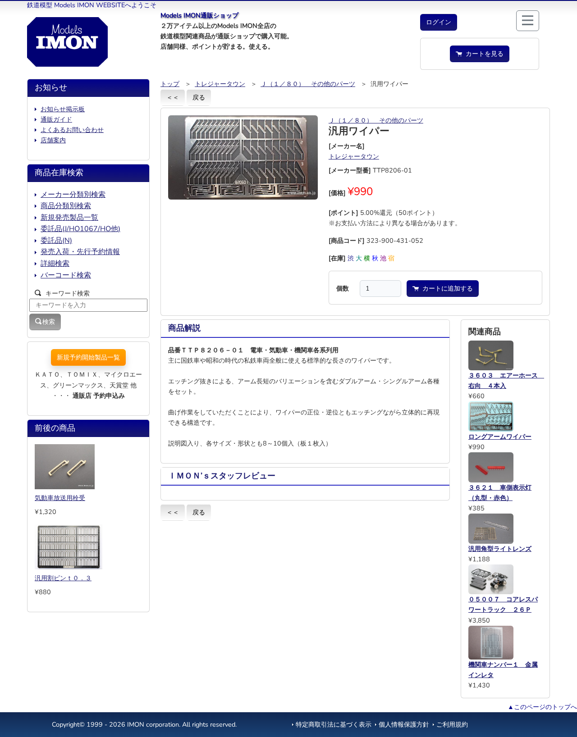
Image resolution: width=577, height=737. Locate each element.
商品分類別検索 (66, 206)
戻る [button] (198, 97)
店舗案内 (53, 140)
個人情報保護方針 (404, 724)
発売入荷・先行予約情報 (80, 252)
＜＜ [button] (172, 97)
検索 (48, 321)
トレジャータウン (220, 83)
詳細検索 (55, 263)
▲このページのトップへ (542, 706)
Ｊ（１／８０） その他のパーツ (308, 83)
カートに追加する (446, 288)
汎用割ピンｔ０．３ (63, 577)
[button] (438, 22)
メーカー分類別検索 (73, 195)
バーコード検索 (66, 275)
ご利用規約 (452, 724)
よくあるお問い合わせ (72, 129)
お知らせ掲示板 (63, 109)
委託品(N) (56, 241)
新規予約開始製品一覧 (88, 357)
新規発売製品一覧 (69, 218)
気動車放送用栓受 (60, 497)
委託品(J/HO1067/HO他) (80, 229)
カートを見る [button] (483, 53)
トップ (169, 83)
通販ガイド (56, 119)
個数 (342, 288)
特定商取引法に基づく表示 (333, 724)
